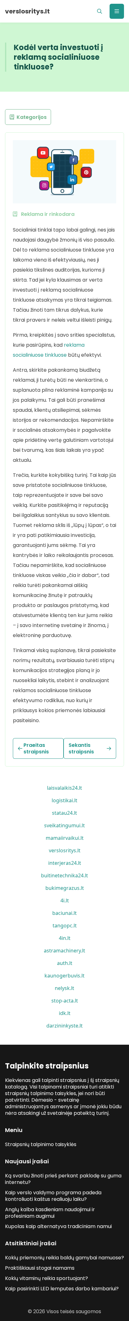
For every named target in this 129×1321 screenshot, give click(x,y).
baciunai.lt (64, 913)
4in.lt (64, 938)
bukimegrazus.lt (64, 888)
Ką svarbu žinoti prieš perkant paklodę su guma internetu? (63, 1179)
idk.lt (64, 1013)
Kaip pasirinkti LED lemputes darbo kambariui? (62, 1288)
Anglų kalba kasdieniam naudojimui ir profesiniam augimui (50, 1213)
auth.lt (64, 963)
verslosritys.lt (64, 850)
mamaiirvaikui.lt (65, 837)
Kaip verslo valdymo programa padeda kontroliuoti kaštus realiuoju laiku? (53, 1196)
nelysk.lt (64, 988)
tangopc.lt (65, 925)
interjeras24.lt (64, 862)
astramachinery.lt (64, 950)
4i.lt (64, 900)
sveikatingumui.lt (64, 825)
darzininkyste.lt (64, 1025)
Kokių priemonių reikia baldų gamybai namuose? (64, 1257)
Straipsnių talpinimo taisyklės (40, 1144)
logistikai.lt (64, 800)
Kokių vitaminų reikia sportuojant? (46, 1278)
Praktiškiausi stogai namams (40, 1268)
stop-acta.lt (64, 1000)
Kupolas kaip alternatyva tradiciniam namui (58, 1226)
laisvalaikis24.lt (64, 787)
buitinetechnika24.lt (64, 875)
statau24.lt (64, 812)
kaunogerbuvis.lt (64, 975)
